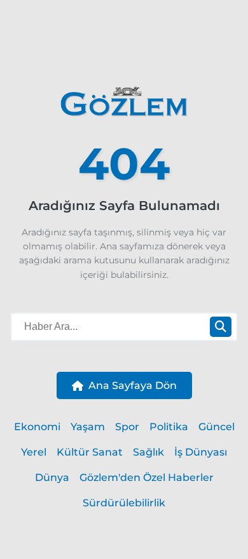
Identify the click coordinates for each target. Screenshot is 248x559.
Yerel (33, 452)
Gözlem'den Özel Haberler (146, 477)
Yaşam (88, 427)
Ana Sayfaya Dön (132, 385)
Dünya (52, 477)
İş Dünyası (200, 452)
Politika (168, 427)
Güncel (216, 427)
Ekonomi (37, 427)
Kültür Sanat (90, 452)
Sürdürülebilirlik (124, 503)
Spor (127, 427)
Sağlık (148, 452)
